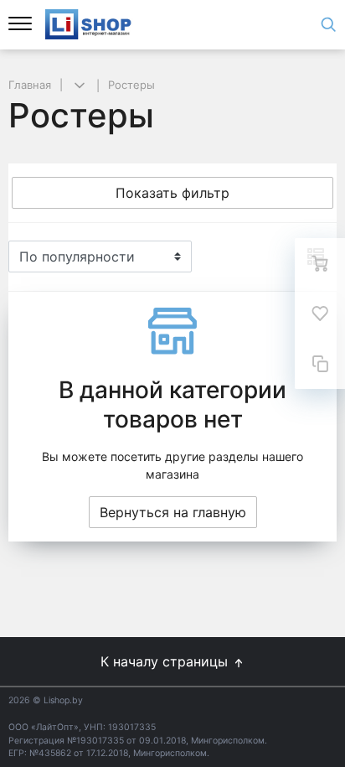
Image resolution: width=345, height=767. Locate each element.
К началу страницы (166, 661)
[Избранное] (320, 313)
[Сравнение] (320, 364)
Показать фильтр (172, 192)
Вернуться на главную (173, 512)
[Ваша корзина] (320, 263)
